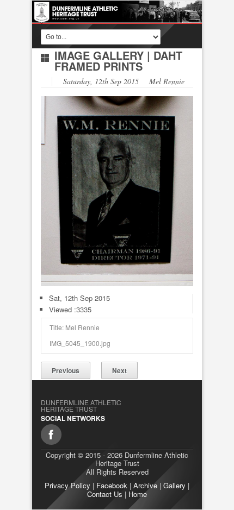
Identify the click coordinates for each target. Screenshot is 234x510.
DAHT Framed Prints (118, 60)
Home (137, 494)
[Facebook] (51, 434)
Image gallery (99, 55)
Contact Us (104, 494)
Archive (145, 485)
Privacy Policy (67, 485)
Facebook (111, 485)
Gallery (174, 485)
